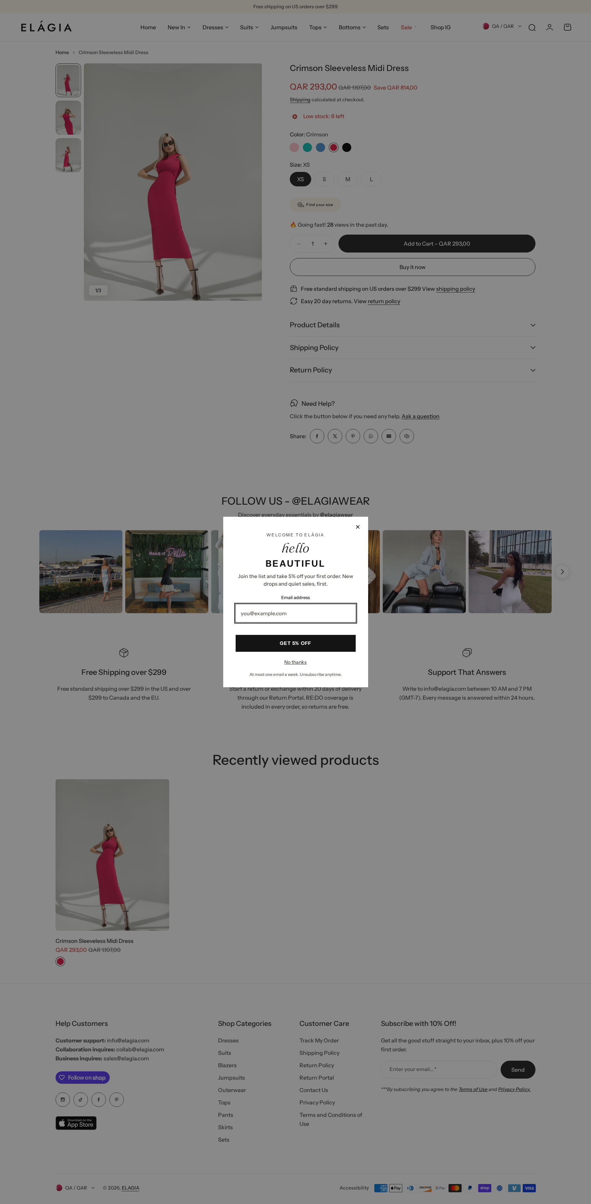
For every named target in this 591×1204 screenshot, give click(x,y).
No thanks (295, 662)
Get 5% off (295, 643)
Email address (295, 597)
